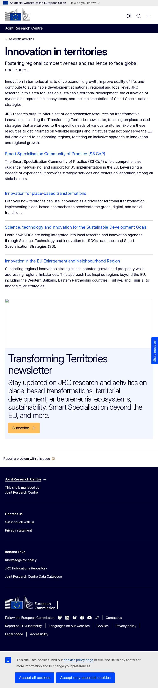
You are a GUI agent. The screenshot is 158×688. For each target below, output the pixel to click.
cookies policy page (78, 660)
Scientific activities (21, 39)
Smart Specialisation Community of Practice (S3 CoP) (55, 153)
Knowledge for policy (21, 560)
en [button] (128, 16)
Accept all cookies (34, 677)
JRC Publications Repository (26, 568)
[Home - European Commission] (17, 14)
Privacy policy (125, 626)
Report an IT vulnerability (23, 626)
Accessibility (39, 634)
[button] (29, 458)
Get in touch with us (19, 522)
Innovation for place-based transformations (45, 193)
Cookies (102, 626)
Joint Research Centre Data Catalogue (33, 576)
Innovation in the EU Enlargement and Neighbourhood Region (62, 261)
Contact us (114, 618)
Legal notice (14, 634)
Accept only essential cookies (85, 677)
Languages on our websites (69, 626)
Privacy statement (18, 530)
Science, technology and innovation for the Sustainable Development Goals (76, 227)
